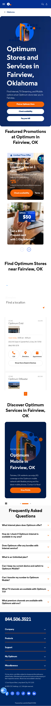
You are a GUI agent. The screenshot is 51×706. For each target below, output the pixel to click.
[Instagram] (12, 693)
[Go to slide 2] (25, 503)
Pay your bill (25, 118)
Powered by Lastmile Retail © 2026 (25, 703)
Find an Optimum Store (25, 104)
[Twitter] (18, 693)
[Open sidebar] (3, 4)
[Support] (43, 4)
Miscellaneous (11, 666)
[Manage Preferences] (3, 690)
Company (9, 629)
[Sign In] (47, 4)
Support (8, 648)
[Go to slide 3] (30, 503)
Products (9, 638)
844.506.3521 (18, 619)
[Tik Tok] (23, 693)
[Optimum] (9, 4)
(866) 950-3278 (13, 346)
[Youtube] (29, 693)
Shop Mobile (25, 490)
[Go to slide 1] (20, 503)
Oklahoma (10, 12)
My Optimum (11, 657)
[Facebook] (7, 693)
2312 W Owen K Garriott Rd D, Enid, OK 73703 (24, 342)
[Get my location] (44, 308)
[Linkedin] (34, 693)
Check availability (25, 111)
